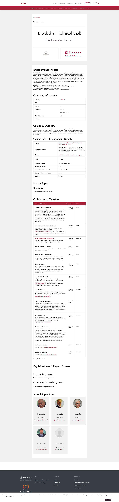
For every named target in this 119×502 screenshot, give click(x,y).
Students (70, 3)
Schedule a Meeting (40, 483)
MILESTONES (67, 8)
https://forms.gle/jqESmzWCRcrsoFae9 (43, 231)
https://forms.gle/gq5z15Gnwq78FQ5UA (49, 347)
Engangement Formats (80, 485)
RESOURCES (75, 8)
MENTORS (82, 8)
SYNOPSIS (31, 8)
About (55, 3)
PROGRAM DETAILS (51, 8)
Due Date (71, 203)
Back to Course (36, 17)
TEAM (88, 8)
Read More (11, 496)
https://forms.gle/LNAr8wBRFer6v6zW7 (48, 354)
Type (77, 203)
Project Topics (77, 488)
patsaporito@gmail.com (77, 420)
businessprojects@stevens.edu (41, 420)
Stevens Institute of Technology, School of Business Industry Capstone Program (70, 143)
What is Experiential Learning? (82, 482)
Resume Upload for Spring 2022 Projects (44, 238)
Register (87, 3)
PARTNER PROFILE (40, 8)
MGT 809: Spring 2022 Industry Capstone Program (70, 155)
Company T (62, 99)
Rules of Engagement (39, 283)
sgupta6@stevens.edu (59, 449)
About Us (76, 480)
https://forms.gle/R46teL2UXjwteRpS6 (42, 296)
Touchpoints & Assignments (41, 203)
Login (96, 3)
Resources (78, 3)
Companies (62, 3)
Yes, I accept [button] (108, 499)
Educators (56, 480)
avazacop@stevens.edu (41, 449)
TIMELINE (60, 8)
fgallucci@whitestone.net (59, 420)
